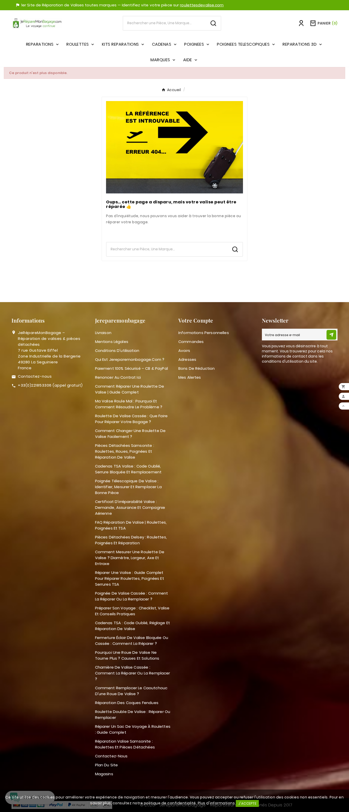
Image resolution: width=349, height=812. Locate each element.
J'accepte (247, 803)
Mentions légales (111, 341)
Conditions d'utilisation (117, 350)
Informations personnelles (203, 332)
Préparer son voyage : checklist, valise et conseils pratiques (132, 611)
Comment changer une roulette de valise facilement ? (130, 433)
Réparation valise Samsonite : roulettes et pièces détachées (125, 744)
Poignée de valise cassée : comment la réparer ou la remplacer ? (131, 596)
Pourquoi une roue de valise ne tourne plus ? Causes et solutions (127, 655)
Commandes (191, 341)
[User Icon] (301, 23)
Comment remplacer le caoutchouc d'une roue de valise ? (131, 690)
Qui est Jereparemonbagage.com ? (130, 359)
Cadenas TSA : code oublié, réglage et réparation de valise (132, 625)
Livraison (103, 332)
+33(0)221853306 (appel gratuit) (50, 385)
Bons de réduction (196, 368)
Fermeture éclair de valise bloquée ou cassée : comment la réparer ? (131, 640)
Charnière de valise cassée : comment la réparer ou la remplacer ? (132, 673)
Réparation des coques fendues (126, 702)
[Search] (213, 23)
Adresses (187, 359)
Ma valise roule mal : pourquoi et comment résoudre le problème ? (128, 404)
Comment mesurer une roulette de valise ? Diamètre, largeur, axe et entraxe (130, 557)
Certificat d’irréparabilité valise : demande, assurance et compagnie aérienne (130, 507)
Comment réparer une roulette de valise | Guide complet (129, 389)
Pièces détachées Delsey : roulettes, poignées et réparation (131, 540)
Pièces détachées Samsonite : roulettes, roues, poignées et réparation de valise (124, 451)
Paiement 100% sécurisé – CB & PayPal (131, 368)
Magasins (104, 774)
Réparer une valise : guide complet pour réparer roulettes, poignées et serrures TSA (129, 578)
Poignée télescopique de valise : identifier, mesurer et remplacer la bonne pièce (128, 486)
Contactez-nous (35, 376)
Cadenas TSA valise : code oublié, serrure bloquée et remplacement (128, 469)
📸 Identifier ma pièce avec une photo (174, 232)
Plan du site (106, 765)
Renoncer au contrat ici (118, 377)
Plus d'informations (216, 803)
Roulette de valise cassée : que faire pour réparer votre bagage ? (131, 418)
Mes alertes (189, 377)
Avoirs (184, 350)
